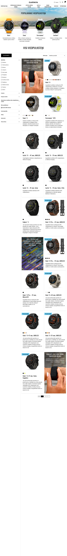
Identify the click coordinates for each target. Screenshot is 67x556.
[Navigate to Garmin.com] (33, 2)
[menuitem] (56, 2)
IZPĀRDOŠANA (63, 6)
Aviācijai (56, 6)
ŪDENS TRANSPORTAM (47, 6)
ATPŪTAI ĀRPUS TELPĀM (29, 6)
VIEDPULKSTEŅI (4, 6)
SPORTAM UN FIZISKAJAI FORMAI (15, 6)
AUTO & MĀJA (38, 6)
